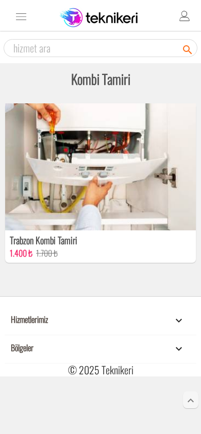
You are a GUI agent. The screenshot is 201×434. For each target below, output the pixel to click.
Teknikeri (117, 369)
